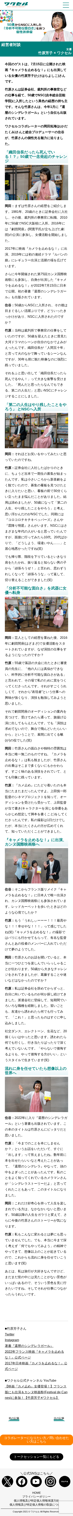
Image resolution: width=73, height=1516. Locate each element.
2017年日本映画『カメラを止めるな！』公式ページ (36, 1366)
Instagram (12, 1340)
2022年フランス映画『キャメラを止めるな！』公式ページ (34, 1354)
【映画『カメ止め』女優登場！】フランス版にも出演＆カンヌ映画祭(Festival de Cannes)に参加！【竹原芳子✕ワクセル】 (36, 1392)
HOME (36, 1492)
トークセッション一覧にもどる (36, 1456)
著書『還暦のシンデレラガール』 (29, 1346)
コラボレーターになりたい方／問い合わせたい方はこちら (36, 1439)
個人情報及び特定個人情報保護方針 (36, 1500)
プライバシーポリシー (36, 1496)
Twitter (9, 1334)
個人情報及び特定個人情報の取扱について (36, 1504)
